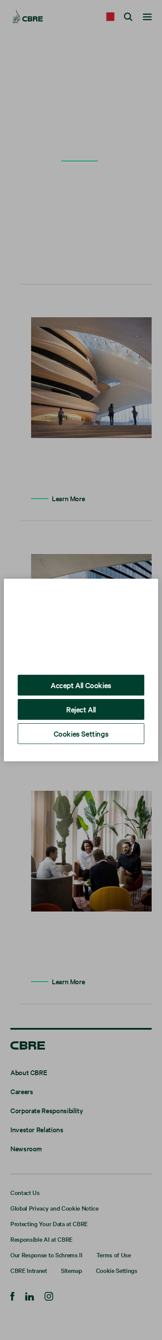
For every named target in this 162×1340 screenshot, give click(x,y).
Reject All (81, 709)
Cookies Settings (81, 733)
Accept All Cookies (81, 685)
